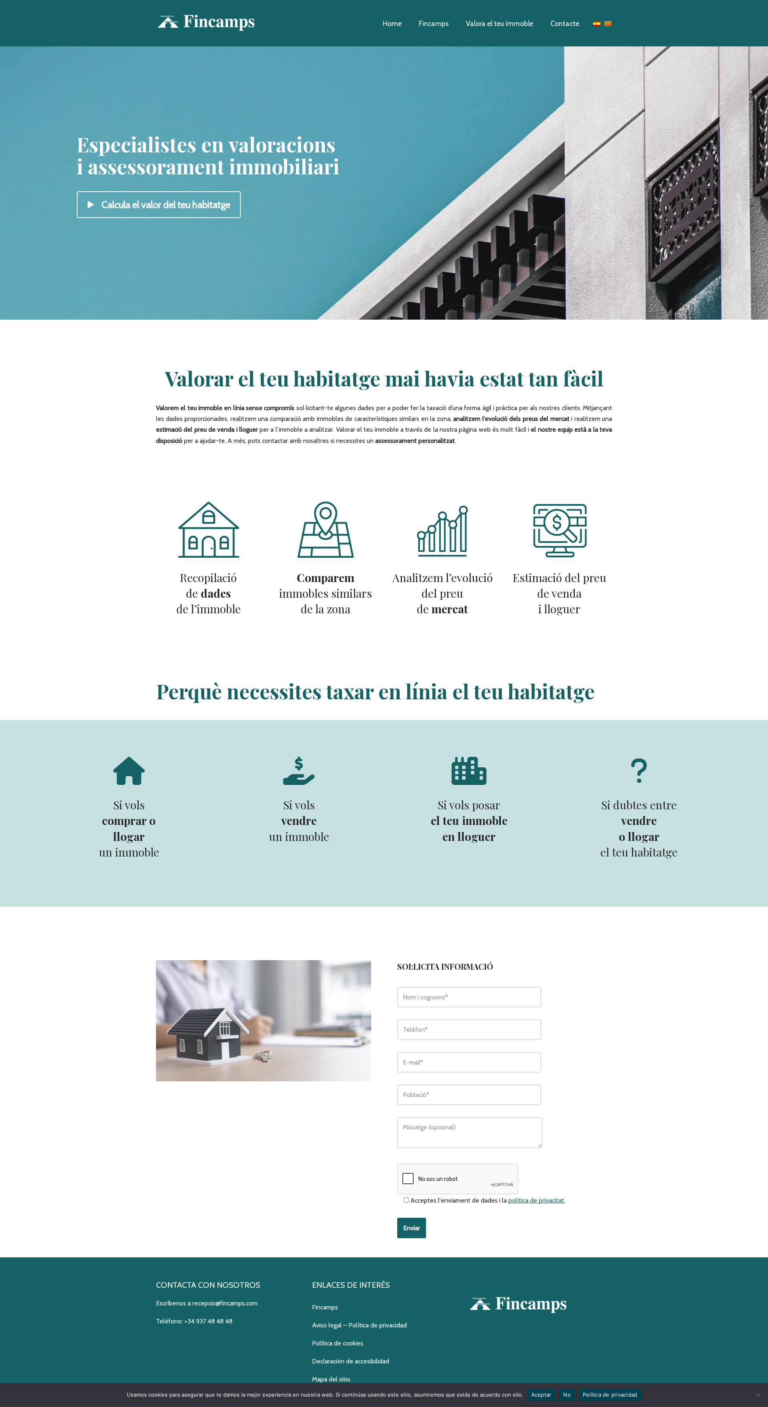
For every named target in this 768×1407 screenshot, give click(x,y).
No (567, 1394)
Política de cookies (337, 1343)
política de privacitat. (536, 1200)
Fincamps (434, 23)
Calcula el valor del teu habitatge (166, 204)
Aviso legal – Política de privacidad (359, 1325)
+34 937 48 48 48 (208, 1321)
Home (392, 23)
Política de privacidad (610, 1394)
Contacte (564, 23)
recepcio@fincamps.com (225, 1303)
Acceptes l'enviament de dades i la (487, 1200)
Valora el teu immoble (499, 23)
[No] (758, 1395)
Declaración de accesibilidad (350, 1361)
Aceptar (541, 1394)
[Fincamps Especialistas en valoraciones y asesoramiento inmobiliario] (206, 23)
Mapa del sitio (331, 1379)
